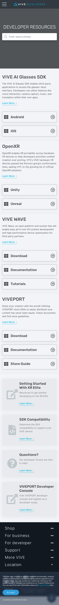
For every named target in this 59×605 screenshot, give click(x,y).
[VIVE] (29, 4)
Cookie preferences (14, 599)
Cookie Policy (44, 585)
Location (13, 564)
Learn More (8, 103)
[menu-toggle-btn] (4, 4)
